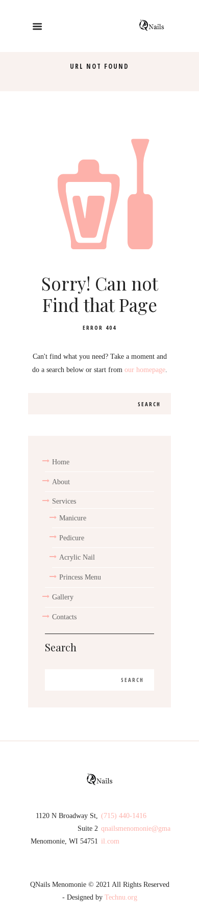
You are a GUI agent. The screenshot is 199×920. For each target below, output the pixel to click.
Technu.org (121, 897)
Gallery (62, 597)
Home (60, 462)
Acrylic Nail (77, 557)
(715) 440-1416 (123, 816)
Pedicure (71, 538)
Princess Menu (80, 577)
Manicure (72, 518)
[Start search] (150, 404)
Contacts (64, 617)
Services (64, 501)
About (61, 482)
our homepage (145, 370)
